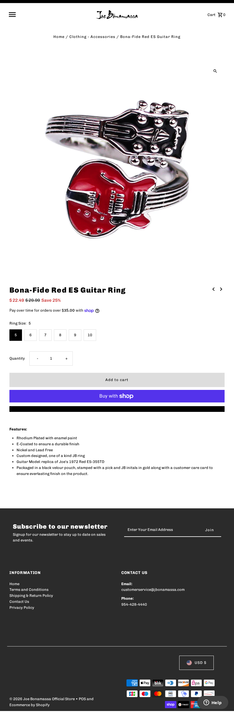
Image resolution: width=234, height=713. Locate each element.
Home (58, 37)
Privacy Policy (21, 607)
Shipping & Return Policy (31, 595)
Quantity (17, 358)
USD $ (200, 662)
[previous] (213, 289)
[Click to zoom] (215, 71)
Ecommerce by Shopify (29, 705)
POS (82, 699)
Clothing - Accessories (92, 37)
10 (90, 335)
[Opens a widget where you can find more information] (212, 703)
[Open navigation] (50, 14)
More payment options (117, 409)
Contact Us (19, 601)
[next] (221, 289)
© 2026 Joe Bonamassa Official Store (42, 699)
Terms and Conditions (29, 589)
